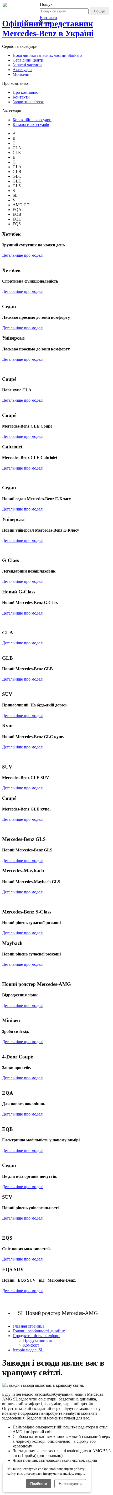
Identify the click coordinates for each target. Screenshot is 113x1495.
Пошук (99, 11)
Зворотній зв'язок (28, 102)
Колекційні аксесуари (32, 120)
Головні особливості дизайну (39, 1331)
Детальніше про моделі (22, 255)
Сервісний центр (28, 60)
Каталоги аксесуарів (31, 124)
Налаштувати (70, 1484)
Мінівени (21, 74)
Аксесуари (22, 69)
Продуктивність (37, 1340)
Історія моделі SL (28, 1350)
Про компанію (25, 92)
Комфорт (31, 1345)
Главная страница (28, 1326)
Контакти (48, 17)
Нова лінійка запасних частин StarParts (47, 55)
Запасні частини (27, 65)
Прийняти (38, 1484)
